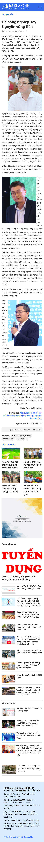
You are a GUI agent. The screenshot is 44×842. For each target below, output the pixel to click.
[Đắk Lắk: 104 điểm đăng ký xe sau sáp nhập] (8, 712)
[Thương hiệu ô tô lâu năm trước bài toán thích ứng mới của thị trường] (8, 628)
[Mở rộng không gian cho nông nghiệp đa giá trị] (11, 477)
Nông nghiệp (7, 14)
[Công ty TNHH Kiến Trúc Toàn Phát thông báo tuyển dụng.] (8, 590)
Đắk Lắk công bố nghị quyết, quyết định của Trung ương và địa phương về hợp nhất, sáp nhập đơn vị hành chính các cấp (29, 750)
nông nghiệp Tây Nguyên (21, 436)
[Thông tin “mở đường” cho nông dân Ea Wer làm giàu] (33, 477)
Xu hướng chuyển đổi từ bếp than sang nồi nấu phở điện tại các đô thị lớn (28, 665)
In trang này (16, 430)
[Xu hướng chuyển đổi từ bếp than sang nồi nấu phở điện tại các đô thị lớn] (8, 666)
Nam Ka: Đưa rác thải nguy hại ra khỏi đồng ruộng (10, 465)
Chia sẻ (37, 430)
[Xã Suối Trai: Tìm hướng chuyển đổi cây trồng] (33, 453)
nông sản (20, 439)
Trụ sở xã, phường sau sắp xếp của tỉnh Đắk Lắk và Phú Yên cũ (28, 735)
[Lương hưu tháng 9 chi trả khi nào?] (8, 679)
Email (28, 430)
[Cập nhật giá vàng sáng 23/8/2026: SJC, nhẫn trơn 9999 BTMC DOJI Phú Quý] (8, 615)
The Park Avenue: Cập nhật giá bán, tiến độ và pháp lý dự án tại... (29, 768)
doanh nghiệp (8, 439)
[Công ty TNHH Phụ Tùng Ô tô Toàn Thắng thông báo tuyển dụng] (22, 561)
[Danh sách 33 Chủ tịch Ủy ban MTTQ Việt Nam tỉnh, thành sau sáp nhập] (8, 724)
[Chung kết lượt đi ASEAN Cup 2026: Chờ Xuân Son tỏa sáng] (8, 654)
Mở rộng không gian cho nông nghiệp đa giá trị (10, 488)
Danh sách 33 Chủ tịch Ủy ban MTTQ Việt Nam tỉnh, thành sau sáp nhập (27, 723)
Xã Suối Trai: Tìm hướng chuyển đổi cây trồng (32, 465)
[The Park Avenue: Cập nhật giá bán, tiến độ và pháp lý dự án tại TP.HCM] (9, 769)
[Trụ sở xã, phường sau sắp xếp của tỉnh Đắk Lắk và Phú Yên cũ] (8, 737)
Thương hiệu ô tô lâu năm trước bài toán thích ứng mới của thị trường (28, 626)
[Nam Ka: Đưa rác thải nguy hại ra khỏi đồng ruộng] (11, 453)
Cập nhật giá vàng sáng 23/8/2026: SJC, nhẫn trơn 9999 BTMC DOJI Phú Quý (27, 614)
